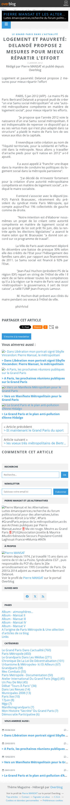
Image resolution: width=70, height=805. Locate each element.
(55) (14, 671)
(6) (20, 714)
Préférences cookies (53, 800)
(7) (7, 704)
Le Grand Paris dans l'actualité (35, 34)
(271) (27, 657)
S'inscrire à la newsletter (16, 336)
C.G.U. (57, 796)
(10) (11, 696)
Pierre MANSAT (33, 578)
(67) (31, 664)
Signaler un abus (41, 796)
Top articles (12, 796)
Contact (25, 796)
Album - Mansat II (13, 615)
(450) (16, 654)
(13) (16, 693)
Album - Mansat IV (14, 622)
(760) (26, 650)
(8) (8, 700)
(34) (19, 686)
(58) (12, 668)
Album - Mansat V (13, 626)
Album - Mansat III (14, 619)
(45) (33, 679)
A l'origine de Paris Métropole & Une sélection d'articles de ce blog (33, 631)
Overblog (56, 787)
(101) (33, 661)
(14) (16, 689)
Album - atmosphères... (17, 612)
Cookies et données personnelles (22, 800)
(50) (27, 675)
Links (5, 637)
